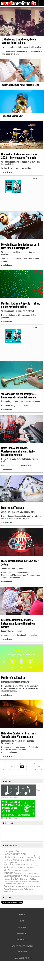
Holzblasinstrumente (15, 864)
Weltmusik (28, 888)
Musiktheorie (33, 873)
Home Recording (32, 865)
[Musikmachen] (18, 3)
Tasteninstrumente (13, 886)
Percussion (37, 876)
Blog (37, 856)
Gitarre (6, 862)
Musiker (9, 872)
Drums (15, 859)
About (22, 914)
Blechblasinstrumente (15, 857)
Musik (7, 870)
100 (10, 769)
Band (18, 851)
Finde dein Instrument (9, 818)
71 (27, 766)
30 (27, 764)
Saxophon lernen (8, 881)
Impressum (22, 933)
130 (35, 769)
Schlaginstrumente (19, 881)
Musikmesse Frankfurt (22, 873)
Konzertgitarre (30, 867)
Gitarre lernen (14, 862)
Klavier (23, 867)
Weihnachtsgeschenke (15, 889)
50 (41, 764)
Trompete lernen (34, 887)
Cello (4, 860)
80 (39, 766)
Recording (6, 879)
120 (26, 769)
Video (5, 889)
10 (13, 764)
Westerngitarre (8, 891)
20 (20, 764)
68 (12, 766)
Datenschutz (22, 939)
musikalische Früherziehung (20, 870)
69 (17, 766)
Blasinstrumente (15, 853)
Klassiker (18, 867)
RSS (22, 921)
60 (5, 766)
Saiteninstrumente (23, 878)
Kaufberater (8, 867)
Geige (33, 860)
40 (34, 764)
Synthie (31, 884)
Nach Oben (22, 951)
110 (18, 769)
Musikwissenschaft (11, 875)
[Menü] (41, 3)
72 (31, 766)
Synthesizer (24, 884)
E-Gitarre (27, 859)
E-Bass (20, 860)
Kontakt (22, 927)
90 (3, 769)
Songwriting (37, 881)
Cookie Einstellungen (22, 946)
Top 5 (26, 886)
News (23, 875)
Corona (9, 860)
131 (40, 769)
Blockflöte (30, 857)
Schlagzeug (29, 881)
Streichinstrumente (11, 883)
